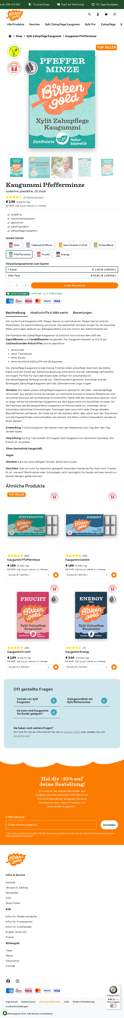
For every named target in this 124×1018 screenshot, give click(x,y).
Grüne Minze (106, 245)
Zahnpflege (108, 24)
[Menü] (119, 986)
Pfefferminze (22, 254)
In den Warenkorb (74, 285)
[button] (56, 575)
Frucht (46, 254)
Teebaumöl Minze (41, 245)
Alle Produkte (15, 24)
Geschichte (12, 960)
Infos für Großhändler (19, 926)
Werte (9, 955)
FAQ (8, 897)
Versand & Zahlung (17, 887)
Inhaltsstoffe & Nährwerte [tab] (49, 312)
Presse (10, 937)
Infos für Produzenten (19, 921)
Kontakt (10, 882)
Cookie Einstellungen (17, 1006)
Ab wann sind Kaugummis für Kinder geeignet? (33, 712)
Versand (23, 206)
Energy (65, 254)
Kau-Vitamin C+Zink (75, 245)
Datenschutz (28, 1001)
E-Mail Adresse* (15, 816)
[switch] (113, 1006)
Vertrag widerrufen (49, 1001)
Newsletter (12, 892)
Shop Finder (13, 903)
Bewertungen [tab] (82, 312)
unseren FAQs (72, 732)
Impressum (12, 1001)
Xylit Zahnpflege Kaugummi (62, 24)
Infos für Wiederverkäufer (21, 916)
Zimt (17, 245)
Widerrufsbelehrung (83, 1001)
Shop (19, 36)
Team (9, 950)
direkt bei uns (22, 735)
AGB (66, 1001)
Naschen (34, 24)
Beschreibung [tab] (15, 312)
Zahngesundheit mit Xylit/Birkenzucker (80, 700)
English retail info (16, 931)
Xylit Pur (90, 24)
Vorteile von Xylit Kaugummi (27, 700)
